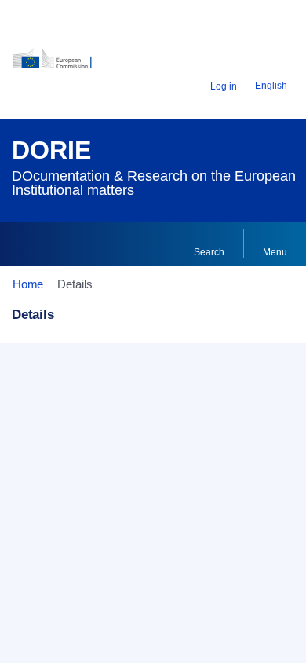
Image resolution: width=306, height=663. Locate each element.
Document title (61, 457)
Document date (63, 560)
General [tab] (43, 375)
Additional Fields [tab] (132, 375)
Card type (49, 411)
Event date (51, 612)
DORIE (51, 150)
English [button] (271, 85)
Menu (275, 252)
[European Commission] (61, 64)
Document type (62, 509)
